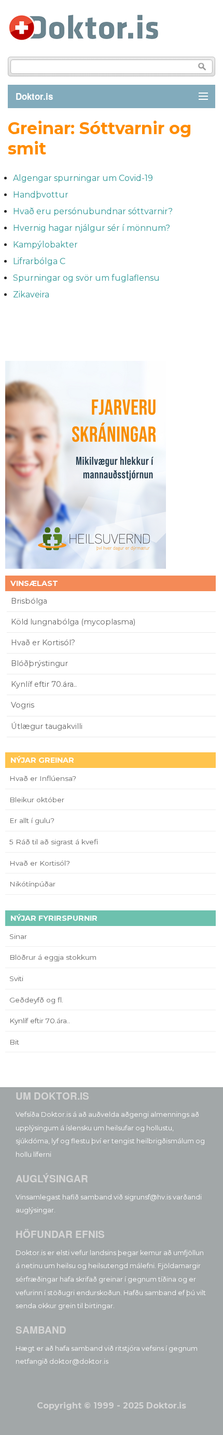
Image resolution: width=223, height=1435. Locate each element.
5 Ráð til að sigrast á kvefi (54, 842)
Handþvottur (40, 195)
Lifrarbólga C (39, 261)
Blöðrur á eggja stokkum (52, 957)
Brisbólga (29, 601)
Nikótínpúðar (32, 884)
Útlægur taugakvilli (46, 726)
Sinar (18, 936)
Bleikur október (36, 799)
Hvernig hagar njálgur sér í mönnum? (91, 228)
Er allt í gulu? (33, 820)
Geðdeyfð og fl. (36, 1000)
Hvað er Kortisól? (44, 642)
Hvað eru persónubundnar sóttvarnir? (93, 211)
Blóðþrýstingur (39, 663)
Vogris (22, 705)
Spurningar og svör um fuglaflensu (86, 278)
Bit (14, 1042)
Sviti (16, 978)
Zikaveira (31, 294)
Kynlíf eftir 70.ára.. (44, 684)
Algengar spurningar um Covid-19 (83, 178)
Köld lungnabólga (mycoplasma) (73, 622)
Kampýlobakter (45, 245)
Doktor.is (34, 96)
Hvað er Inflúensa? (42, 778)
